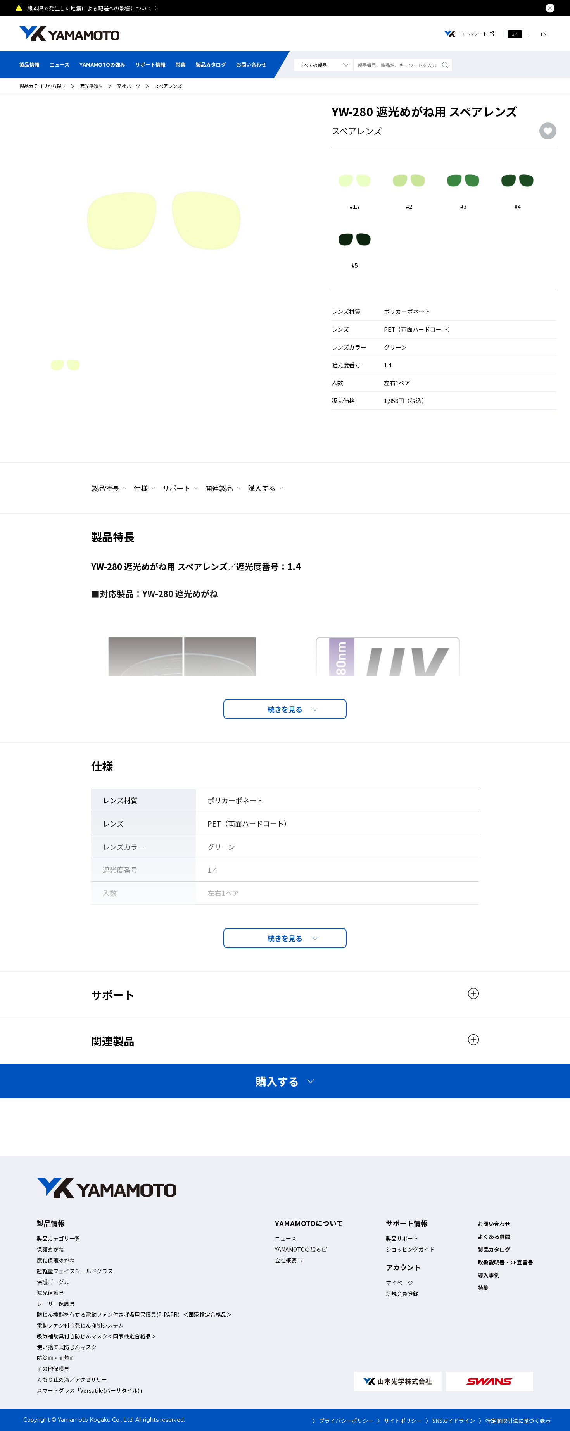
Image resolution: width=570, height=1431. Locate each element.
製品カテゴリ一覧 (58, 1238)
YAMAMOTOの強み (102, 64)
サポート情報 (150, 64)
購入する (262, 488)
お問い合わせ (251, 64)
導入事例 (488, 1275)
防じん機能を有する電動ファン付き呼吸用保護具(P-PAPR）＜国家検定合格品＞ (134, 1314)
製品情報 (29, 64)
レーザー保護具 (56, 1303)
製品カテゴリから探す (42, 86)
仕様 (141, 488)
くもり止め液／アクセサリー (72, 1379)
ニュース (59, 64)
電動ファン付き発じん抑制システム (80, 1325)
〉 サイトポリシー (399, 1420)
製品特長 (105, 488)
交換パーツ (128, 86)
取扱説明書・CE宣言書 (505, 1262)
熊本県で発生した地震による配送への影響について (89, 8)
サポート (176, 488)
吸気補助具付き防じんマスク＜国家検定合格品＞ (96, 1336)
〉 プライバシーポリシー (343, 1420)
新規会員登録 (402, 1293)
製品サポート (402, 1238)
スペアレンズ (168, 86)
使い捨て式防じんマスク (67, 1347)
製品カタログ (211, 64)
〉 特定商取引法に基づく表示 (515, 1420)
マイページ (399, 1282)
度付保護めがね (56, 1260)
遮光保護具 (91, 86)
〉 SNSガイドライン (450, 1420)
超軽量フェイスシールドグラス (75, 1271)
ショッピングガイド (410, 1249)
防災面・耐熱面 (56, 1358)
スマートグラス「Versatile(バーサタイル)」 (91, 1390)
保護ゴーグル (53, 1282)
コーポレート (473, 34)
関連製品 (219, 488)
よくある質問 (494, 1236)
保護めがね (50, 1249)
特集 (181, 64)
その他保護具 (53, 1368)
